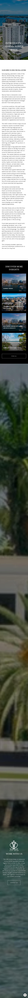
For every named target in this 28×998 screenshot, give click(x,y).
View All (14, 356)
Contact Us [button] (14, 882)
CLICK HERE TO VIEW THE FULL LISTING (14, 70)
